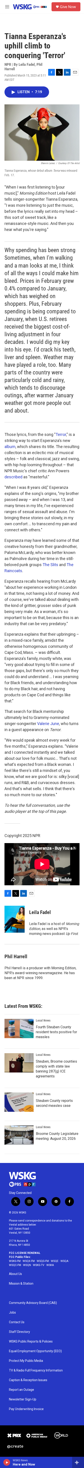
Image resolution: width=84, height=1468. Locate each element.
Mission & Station (21, 1283)
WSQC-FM (15, 1265)
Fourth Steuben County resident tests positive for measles (56, 1032)
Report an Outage (21, 1389)
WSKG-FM (15, 1261)
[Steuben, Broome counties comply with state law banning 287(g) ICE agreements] (19, 1062)
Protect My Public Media (26, 1361)
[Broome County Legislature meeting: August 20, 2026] (19, 1135)
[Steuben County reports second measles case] (19, 1102)
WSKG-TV (38, 1265)
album (9, 446)
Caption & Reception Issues (28, 1380)
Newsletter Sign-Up (22, 1399)
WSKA (50, 1265)
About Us (15, 1274)
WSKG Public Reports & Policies (31, 1341)
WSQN (27, 1265)
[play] (7, 1462)
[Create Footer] (15, 1446)
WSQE (54, 1261)
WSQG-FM (43, 1261)
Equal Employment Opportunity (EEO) (35, 1351)
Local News (43, 1020)
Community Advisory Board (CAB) (33, 1303)
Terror (61, 434)
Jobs (12, 1312)
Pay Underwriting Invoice (26, 1409)
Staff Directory (19, 1332)
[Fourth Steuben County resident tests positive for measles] (19, 1028)
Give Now (68, 7)
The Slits (50, 564)
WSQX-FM (29, 1261)
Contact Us (16, 1322)
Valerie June (48, 723)
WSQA (64, 1261)
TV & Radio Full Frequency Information (36, 1370)
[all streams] (78, 1462)
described (13, 477)
